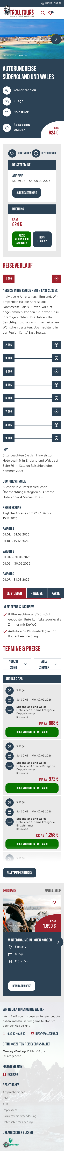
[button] (6, 1145)
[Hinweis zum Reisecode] (7, 128)
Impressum (10, 1110)
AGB (5, 1104)
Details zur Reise (21, 986)
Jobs (5, 1098)
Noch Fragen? (42, 239)
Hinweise (37, 593)
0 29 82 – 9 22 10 (53, 3)
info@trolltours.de (46, 1034)
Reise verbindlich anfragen (22, 239)
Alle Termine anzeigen (19, 873)
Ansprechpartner (14, 1092)
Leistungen (14, 593)
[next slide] (56, 39)
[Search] (42, 13)
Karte (56, 593)
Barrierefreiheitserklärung (20, 1116)
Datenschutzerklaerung (18, 1122)
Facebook (13, 1074)
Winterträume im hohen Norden (30, 940)
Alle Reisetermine (27, 193)
